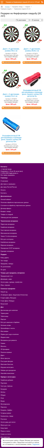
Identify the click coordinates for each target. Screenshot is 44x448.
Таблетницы (4, 316)
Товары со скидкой (7, 214)
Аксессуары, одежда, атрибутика (11, 282)
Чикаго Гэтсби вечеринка (9, 236)
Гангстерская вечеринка (8, 230)
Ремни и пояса (5, 431)
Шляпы (3, 392)
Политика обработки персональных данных (15, 202)
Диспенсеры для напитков (9, 310)
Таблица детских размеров (9, 217)
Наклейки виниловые (7, 373)
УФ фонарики (5, 349)
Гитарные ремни (6, 413)
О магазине (4, 181)
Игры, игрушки (5, 285)
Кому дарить (5, 257)
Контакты (4, 193)
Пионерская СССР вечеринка (10, 248)
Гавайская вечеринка (7, 227)
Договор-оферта (6, 208)
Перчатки (4, 407)
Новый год (4, 292)
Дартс (2, 355)
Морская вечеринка (7, 245)
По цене (3, 269)
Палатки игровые (6, 352)
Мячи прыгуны (5, 358)
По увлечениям (6, 266)
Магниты (3, 346)
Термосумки (4, 313)
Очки (2, 398)
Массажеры (4, 331)
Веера (3, 401)
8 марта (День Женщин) (8, 298)
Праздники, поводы (7, 263)
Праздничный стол (7, 276)
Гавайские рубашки (7, 380)
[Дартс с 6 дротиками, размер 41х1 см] (11, 88)
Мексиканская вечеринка (9, 233)
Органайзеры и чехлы (8, 328)
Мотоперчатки (5, 404)
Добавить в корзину (11, 62)
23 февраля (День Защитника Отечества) (14, 295)
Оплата (3, 190)
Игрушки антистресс (7, 367)
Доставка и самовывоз (8, 184)
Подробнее (35, 444)
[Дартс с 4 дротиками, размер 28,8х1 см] (32, 43)
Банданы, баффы (6, 410)
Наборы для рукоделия (8, 370)
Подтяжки (4, 383)
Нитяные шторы (6, 325)
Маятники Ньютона (7, 364)
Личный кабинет (6, 199)
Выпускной (4, 304)
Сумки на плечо (6, 434)
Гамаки (3, 343)
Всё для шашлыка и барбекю (10, 322)
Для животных (5, 437)
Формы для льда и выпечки (10, 334)
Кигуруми (4, 389)
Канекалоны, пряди (7, 416)
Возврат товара (6, 211)
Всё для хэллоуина (7, 239)
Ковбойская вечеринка (8, 242)
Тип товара (4, 260)
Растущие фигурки (7, 361)
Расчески (4, 419)
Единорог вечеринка (7, 251)
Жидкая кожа (5, 337)
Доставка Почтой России (9, 187)
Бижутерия (4, 428)
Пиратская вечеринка (7, 224)
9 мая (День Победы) (7, 301)
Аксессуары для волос (8, 422)
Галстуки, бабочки (6, 386)
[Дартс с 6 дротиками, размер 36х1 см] (11, 43)
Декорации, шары (6, 279)
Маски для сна (5, 425)
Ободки (3, 395)
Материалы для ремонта (9, 340)
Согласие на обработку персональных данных (16, 205)
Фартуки (3, 319)
